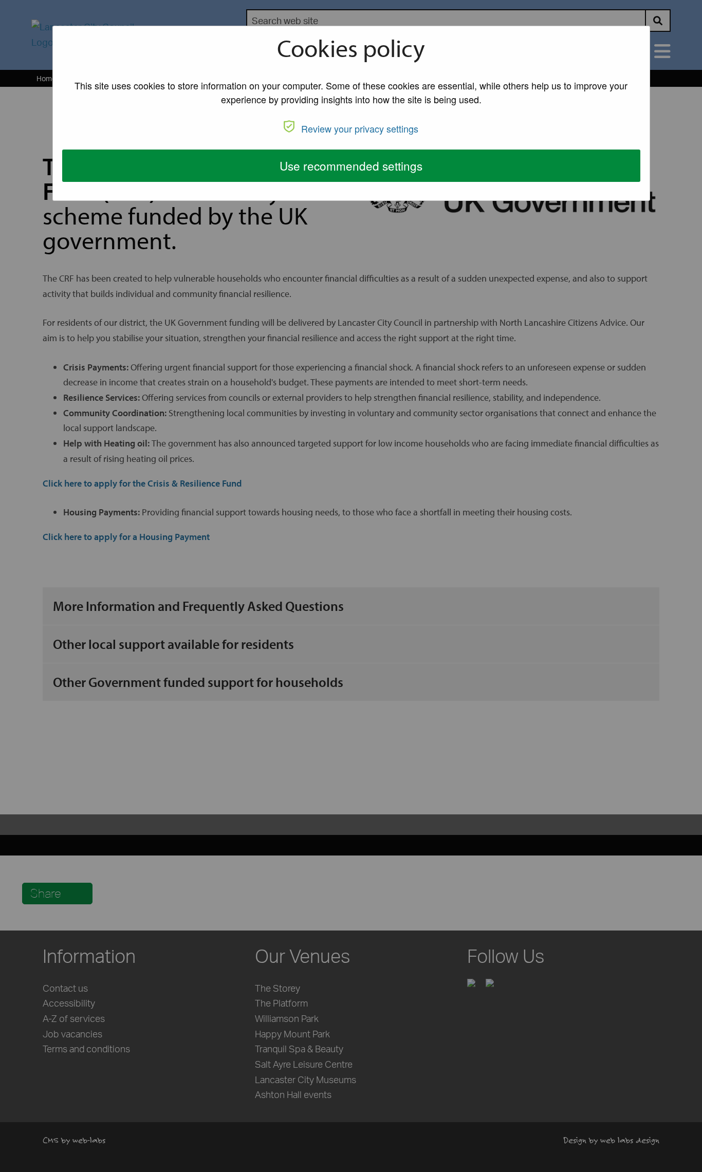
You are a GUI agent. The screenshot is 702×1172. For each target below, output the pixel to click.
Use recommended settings (351, 165)
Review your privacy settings (359, 128)
